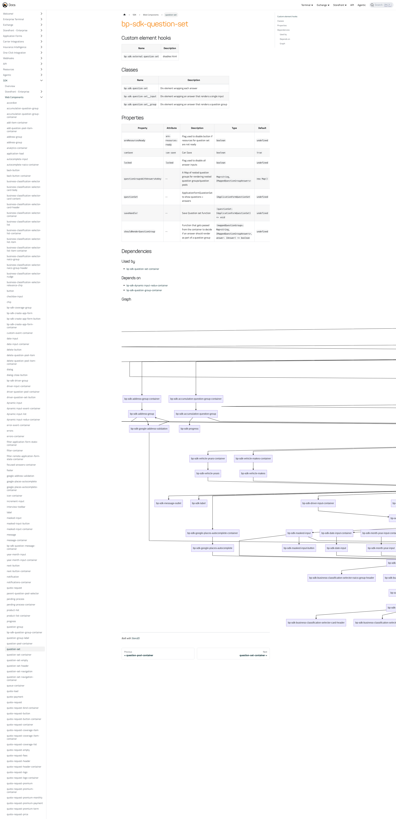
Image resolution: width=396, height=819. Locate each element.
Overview (10, 86)
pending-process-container (21, 604)
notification (13, 576)
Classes (280, 20)
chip (9, 302)
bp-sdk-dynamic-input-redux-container (147, 285)
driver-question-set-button (21, 397)
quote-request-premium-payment (25, 803)
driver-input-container (19, 386)
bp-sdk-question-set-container (143, 269)
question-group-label (18, 638)
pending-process (15, 599)
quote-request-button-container (24, 719)
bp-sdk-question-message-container (21, 547)
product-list (13, 610)
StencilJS (135, 638)
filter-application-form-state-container (22, 443)
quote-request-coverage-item (22, 730)
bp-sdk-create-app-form (19, 313)
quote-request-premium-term (23, 808)
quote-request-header (18, 761)
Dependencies (283, 29)
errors (10, 430)
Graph (282, 43)
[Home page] (124, 14)
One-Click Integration (14, 52)
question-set (13, 649)
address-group (14, 137)
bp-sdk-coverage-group (19, 307)
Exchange (8, 25)
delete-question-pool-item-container (21, 362)
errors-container (15, 436)
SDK (5, 80)
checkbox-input (15, 296)
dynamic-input (14, 403)
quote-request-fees (17, 755)
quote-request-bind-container (23, 708)
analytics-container (17, 148)
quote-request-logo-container (23, 778)
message (11, 534)
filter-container (15, 450)
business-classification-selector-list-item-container (24, 249)
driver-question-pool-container (23, 391)
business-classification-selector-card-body (24, 188)
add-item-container (17, 122)
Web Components (14, 97)
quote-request (14, 588)
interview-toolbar (16, 507)
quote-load (12, 691)
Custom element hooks (287, 16)
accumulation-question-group (22, 108)
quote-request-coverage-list (22, 744)
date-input (12, 338)
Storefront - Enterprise (15, 30)
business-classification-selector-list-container (24, 231)
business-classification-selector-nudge (24, 275)
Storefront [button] (338, 5)
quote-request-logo (17, 772)
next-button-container (19, 571)
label (9, 512)
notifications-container (19, 582)
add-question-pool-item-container (20, 129)
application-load (15, 153)
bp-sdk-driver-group (17, 380)
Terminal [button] (305, 5)
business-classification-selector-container (24, 214)
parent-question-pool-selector (23, 593)
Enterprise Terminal (13, 19)
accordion (12, 103)
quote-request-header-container (24, 766)
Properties (282, 25)
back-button (13, 170)
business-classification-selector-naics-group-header (24, 266)
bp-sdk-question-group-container (24, 632)
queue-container (15, 685)
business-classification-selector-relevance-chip (24, 283)
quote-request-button (18, 713)
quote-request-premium (19, 783)
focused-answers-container (21, 464)
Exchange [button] (322, 5)
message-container (17, 540)
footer (10, 470)
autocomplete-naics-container (23, 164)
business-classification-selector (23, 181)
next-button (13, 565)
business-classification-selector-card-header (24, 205)
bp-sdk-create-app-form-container (20, 325)
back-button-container (19, 176)
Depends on (285, 39)
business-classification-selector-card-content (24, 197)
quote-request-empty (18, 750)
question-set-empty (17, 660)
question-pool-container (19, 643)
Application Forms (12, 36)
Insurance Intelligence (14, 47)
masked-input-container (20, 529)
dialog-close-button (17, 375)
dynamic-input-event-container (23, 408)
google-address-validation (20, 476)
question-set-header (18, 666)
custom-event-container (20, 333)
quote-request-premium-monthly (24, 797)
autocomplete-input (17, 159)
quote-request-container (20, 724)
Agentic (362, 5)
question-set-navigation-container (20, 678)
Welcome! (8, 13)
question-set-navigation (19, 671)
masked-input (14, 518)
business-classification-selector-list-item (24, 240)
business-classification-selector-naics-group (24, 257)
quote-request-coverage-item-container (23, 737)
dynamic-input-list (16, 414)
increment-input (15, 501)
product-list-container (18, 615)
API (352, 5)
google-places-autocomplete (22, 481)
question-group (15, 627)
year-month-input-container (22, 560)
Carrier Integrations (13, 41)
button (10, 291)
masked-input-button (18, 523)
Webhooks (8, 58)
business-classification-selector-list (24, 223)
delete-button (14, 349)
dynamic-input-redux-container (23, 419)
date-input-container (18, 344)
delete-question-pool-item (21, 355)
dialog (10, 369)
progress (11, 621)
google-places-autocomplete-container (22, 488)
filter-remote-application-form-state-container (23, 457)
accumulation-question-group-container (23, 115)
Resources (8, 69)
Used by (283, 34)
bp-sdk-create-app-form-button (24, 318)
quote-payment (15, 697)
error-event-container (18, 425)
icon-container (14, 495)
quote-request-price (17, 814)
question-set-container (19, 654)
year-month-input (16, 554)
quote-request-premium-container (20, 790)
